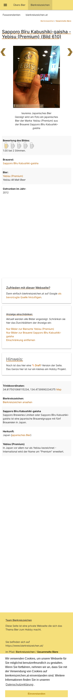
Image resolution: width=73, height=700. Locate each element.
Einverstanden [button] (36, 693)
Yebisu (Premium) (13, 175)
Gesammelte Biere (63, 21)
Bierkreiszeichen (47, 21)
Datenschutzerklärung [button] (19, 684)
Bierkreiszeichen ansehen (17, 402)
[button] (35, 684)
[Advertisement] (36, 236)
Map (58, 389)
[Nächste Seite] (70, 50)
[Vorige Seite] (3, 50)
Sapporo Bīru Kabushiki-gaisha (20, 163)
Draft (37, 365)
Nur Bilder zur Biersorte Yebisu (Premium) (30, 328)
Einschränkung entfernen (20, 340)
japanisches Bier (21, 435)
